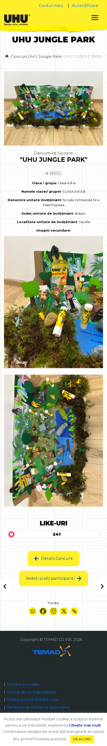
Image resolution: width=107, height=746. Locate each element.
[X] (64, 611)
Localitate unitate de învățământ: (47, 222)
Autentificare (85, 5)
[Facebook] (43, 611)
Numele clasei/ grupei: (41, 191)
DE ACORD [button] (82, 739)
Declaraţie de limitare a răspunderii (37, 707)
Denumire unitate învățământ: (35, 200)
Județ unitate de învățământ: (47, 213)
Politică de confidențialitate (31, 692)
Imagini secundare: (53, 230)
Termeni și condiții (22, 684)
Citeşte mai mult (85, 725)
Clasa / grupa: (44, 183)
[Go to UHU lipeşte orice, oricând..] (7, 56)
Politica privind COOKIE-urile (32, 699)
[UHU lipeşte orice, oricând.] (17, 19)
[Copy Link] (74, 611)
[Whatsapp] (33, 611)
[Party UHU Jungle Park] (8, 587)
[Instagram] (53, 611)
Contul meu (51, 5)
